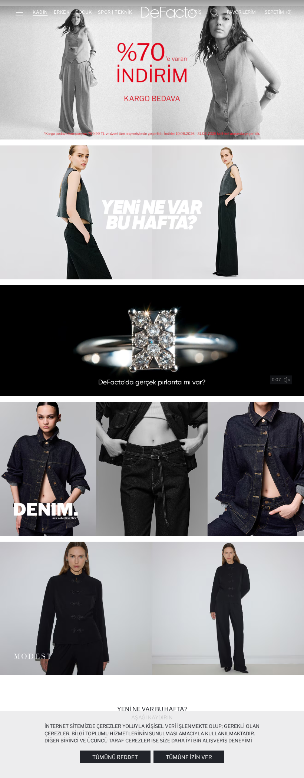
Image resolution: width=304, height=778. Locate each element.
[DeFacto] (168, 12)
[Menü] (19, 12)
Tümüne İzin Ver (189, 757)
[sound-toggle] (287, 380)
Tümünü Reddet (115, 757)
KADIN (40, 12)
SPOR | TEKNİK (115, 12)
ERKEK (62, 12)
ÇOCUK (83, 12)
